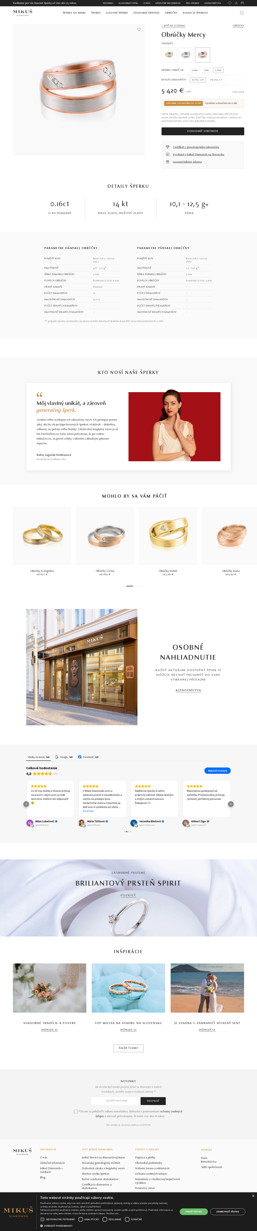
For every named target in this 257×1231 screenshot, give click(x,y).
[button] (26, 804)
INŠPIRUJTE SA (49, 1030)
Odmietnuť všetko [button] (227, 1211)
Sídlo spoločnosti (211, 1167)
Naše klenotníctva (208, 1160)
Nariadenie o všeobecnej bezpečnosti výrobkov (157, 1181)
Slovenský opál (128, 3)
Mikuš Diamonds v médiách (51, 1170)
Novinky (108, 3)
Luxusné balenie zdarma (187, 162)
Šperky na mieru (74, 13)
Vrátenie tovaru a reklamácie (152, 1168)
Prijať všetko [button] (193, 1211)
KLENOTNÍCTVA (188, 690)
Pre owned (192, 3)
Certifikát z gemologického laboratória (196, 147)
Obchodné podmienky (148, 1163)
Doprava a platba (145, 1157)
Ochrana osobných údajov (151, 1174)
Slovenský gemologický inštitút (101, 1163)
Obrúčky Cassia (105, 571)
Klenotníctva (213, 3)
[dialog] (128, 1211)
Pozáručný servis (145, 1188)
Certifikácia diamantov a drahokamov (97, 1186)
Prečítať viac (112, 1213)
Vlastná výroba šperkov (96, 1174)
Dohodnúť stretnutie (202, 131)
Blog (42, 1177)
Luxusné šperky (117, 13)
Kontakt (206, 1150)
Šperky (96, 13)
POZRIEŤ (128, 895)
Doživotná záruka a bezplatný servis (103, 1168)
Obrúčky (171, 13)
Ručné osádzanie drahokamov (100, 1179)
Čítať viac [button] (88, 811)
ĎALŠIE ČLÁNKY (128, 1048)
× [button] (253, 1196)
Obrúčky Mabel (168, 571)
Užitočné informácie (168, 3)
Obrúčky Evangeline (42, 571)
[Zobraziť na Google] (29, 823)
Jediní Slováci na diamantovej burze (103, 1157)
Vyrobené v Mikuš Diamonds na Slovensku (198, 154)
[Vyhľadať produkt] (242, 13)
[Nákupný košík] (242, 3)
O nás (147, 3)
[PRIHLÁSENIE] (236, 3)
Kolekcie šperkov (195, 13)
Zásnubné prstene (146, 13)
